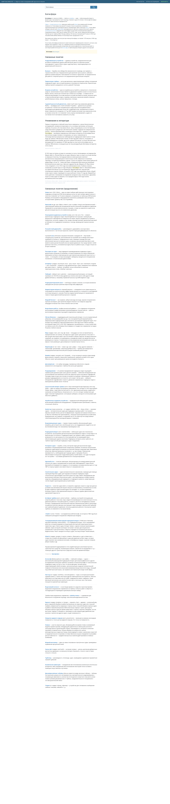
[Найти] (93, 7)
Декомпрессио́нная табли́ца (54, 673)
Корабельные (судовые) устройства (56, 400)
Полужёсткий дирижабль (53, 229)
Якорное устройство (51, 90)
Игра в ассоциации (152, 1)
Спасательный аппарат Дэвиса (55, 386)
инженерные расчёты (50, 30)
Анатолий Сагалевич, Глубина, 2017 (53, 148)
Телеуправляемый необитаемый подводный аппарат (62, 520)
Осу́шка (47, 625)
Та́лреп (47, 685)
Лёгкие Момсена (50, 317)
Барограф (48, 204)
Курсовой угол (49, 461)
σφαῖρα (72, 18)
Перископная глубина (52, 81)
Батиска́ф (48, 559)
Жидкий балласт (50, 300)
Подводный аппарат (51, 432)
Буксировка (55, 554)
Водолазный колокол (52, 587)
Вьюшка (47, 71)
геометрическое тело (55, 24)
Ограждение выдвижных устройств (56, 215)
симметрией (60, 29)
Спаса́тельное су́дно (51, 472)
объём (76, 24)
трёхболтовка (74, 595)
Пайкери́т (48, 274)
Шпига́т (47, 536)
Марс (46, 333)
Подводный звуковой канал (54, 282)
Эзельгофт (48, 649)
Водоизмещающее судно (53, 423)
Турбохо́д (48, 658)
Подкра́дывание (50, 371)
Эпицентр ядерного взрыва (53, 618)
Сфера (46, 24)
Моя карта (164, 1)
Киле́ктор (48, 409)
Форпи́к (47, 355)
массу (87, 27)
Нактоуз (47, 575)
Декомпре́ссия (49, 364)
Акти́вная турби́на (51, 498)
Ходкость (48, 486)
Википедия (56, 51)
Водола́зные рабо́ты (51, 308)
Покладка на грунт (51, 251)
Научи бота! (140, 1)
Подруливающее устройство (54, 60)
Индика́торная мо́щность (53, 289)
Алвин (47, 192)
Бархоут (47, 602)
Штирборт (48, 263)
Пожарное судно (50, 446)
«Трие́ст (47, 514)
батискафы (65, 47)
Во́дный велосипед (51, 642)
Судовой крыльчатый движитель (55, 104)
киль (52, 236)
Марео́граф (48, 347)
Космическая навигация (52, 664)
